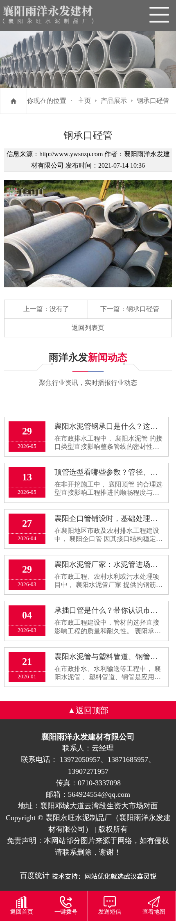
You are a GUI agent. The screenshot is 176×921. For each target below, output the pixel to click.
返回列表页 (88, 327)
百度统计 (35, 875)
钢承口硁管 (153, 100)
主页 (84, 100)
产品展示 (114, 100)
